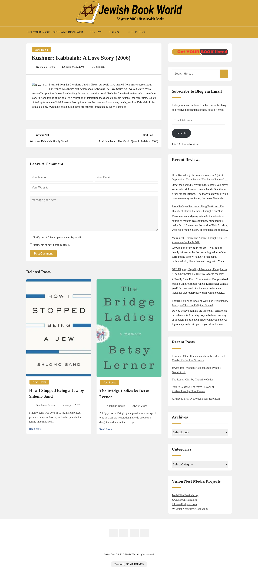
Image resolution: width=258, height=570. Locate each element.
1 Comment (97, 66)
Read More (35, 428)
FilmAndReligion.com (184, 504)
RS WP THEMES (135, 564)
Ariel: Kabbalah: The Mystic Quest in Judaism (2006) (128, 141)
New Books (41, 49)
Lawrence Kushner (60, 88)
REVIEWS (96, 32)
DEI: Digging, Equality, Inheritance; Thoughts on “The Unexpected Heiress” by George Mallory (199, 271)
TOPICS (114, 32)
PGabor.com (201, 508)
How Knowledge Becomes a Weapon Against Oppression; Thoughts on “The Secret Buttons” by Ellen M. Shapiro (200, 178)
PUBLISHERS (136, 32)
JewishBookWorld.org (184, 499)
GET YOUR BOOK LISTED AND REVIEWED (55, 32)
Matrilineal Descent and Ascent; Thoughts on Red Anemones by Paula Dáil (199, 240)
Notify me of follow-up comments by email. (57, 237)
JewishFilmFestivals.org (185, 495)
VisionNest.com (184, 508)
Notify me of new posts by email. (51, 244)
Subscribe (181, 133)
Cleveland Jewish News (83, 84)
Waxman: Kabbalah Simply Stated (49, 141)
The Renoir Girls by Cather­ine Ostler (192, 379)
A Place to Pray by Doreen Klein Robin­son (196, 398)
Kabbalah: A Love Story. (108, 88)
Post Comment (43, 253)
